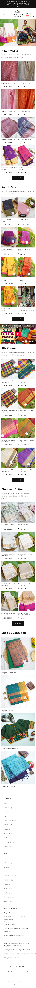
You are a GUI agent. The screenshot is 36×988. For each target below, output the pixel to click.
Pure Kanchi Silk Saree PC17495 (7, 279)
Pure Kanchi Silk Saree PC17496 (24, 279)
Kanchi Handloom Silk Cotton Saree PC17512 (26, 411)
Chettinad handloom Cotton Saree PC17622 (8, 614)
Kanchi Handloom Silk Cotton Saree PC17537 (26, 381)
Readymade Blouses (8, 748)
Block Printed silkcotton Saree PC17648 (9, 168)
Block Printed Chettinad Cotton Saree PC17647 (24, 525)
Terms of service (23, 984)
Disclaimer (7, 838)
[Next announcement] (32, 4)
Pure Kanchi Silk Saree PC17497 (7, 309)
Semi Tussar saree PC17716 (25, 111)
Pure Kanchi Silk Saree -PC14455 (7, 220)
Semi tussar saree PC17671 (8, 139)
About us (7, 812)
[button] (4, 14)
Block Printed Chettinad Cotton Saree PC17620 (24, 614)
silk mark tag (8, 808)
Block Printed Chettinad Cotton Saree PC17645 (7, 525)
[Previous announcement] (3, 4)
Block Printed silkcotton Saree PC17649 (26, 168)
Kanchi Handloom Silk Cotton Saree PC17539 (9, 381)
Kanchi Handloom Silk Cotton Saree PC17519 (26, 470)
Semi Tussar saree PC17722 (8, 83)
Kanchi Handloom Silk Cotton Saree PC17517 (26, 440)
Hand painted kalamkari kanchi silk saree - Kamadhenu (26, 309)
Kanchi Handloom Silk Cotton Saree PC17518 (9, 470)
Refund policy (8, 846)
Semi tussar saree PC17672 (25, 139)
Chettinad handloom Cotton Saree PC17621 (25, 584)
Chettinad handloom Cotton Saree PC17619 (25, 554)
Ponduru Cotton (7, 786)
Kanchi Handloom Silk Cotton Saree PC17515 (9, 440)
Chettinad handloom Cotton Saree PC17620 (8, 584)
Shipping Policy (8, 825)
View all (18, 178)
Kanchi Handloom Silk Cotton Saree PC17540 (9, 411)
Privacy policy (8, 833)
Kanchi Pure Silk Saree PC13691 (24, 220)
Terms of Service (9, 842)
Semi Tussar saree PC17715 (8, 111)
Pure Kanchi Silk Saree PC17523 (24, 250)
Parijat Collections (10, 981)
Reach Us (7, 816)
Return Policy (8, 829)
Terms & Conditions (10, 820)
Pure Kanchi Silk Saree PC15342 (7, 250)
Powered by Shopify (21, 981)
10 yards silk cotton (8, 711)
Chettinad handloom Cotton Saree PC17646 (8, 554)
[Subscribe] (27, 971)
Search (6, 803)
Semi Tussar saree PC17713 (25, 83)
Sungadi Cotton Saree (9, 673)
